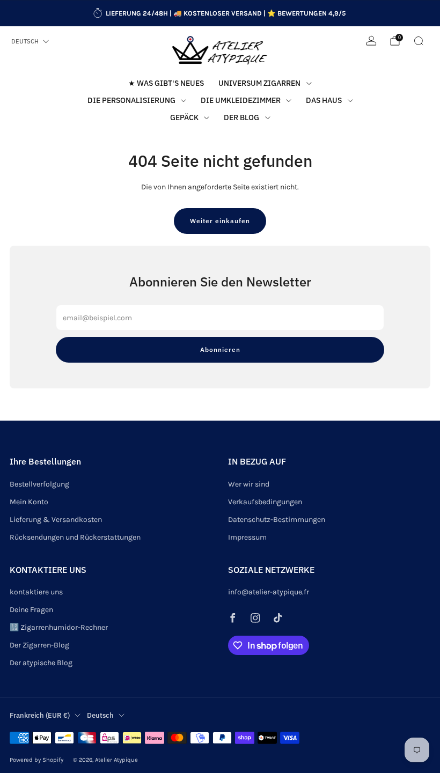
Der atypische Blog (41, 662)
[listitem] (220, 13)
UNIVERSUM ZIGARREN (259, 83)
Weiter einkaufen (220, 221)
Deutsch (25, 41)
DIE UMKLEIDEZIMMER (241, 100)
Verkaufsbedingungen (265, 501)
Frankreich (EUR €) (40, 715)
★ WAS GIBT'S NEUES (166, 83)
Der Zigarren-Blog (39, 645)
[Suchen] (418, 40)
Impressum (247, 537)
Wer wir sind (248, 484)
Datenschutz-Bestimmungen (276, 519)
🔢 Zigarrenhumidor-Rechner (59, 627)
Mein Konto (29, 501)
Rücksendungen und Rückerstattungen (75, 537)
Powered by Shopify (36, 759)
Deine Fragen (31, 609)
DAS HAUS (324, 100)
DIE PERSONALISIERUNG (131, 100)
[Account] (371, 40)
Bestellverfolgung (39, 484)
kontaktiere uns (36, 592)
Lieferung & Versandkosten (56, 519)
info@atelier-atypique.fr (268, 592)
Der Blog (241, 117)
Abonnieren (220, 349)
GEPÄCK (184, 117)
